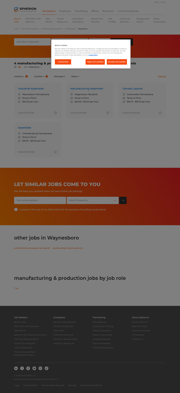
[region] (91, 54)
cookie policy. (93, 55)
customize (63, 62)
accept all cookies (117, 62)
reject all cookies (95, 62)
